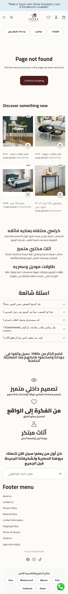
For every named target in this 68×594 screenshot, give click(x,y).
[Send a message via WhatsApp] (60, 586)
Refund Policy (10, 514)
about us (7, 496)
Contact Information (13, 520)
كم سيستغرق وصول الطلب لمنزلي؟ (21, 319)
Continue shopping (34, 80)
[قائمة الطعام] (4, 17)
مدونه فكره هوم (11, 544)
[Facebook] (28, 559)
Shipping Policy (10, 526)
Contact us (8, 502)
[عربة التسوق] (64, 17)
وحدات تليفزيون (16, 31)
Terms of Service (11, 532)
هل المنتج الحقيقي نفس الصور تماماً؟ (21, 304)
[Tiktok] (40, 559)
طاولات (55, 31)
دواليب (38, 31)
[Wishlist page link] (48, 17)
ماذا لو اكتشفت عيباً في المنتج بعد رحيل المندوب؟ (28, 311)
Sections (7, 538)
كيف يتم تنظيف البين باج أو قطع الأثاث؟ (23, 337)
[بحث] (11, 17)
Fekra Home (38, 552)
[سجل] (60, 474)
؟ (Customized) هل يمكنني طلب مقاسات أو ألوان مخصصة (29, 329)
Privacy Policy (10, 508)
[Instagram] (34, 559)
